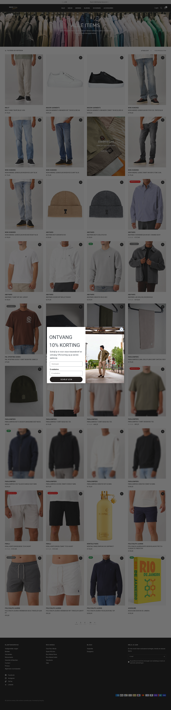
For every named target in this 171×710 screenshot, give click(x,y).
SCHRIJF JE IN (66, 379)
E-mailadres (54, 369)
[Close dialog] (121, 329)
